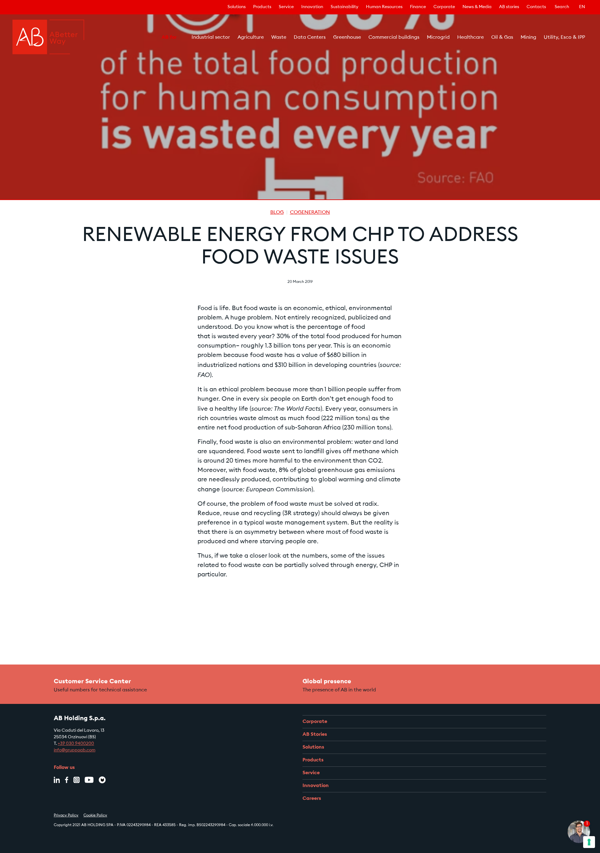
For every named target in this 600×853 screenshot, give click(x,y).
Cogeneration (310, 212)
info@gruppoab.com (74, 750)
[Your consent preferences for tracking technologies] (589, 842)
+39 (76, 744)
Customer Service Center (92, 682)
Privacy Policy (66, 815)
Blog (277, 212)
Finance (418, 7)
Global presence (326, 682)
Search (562, 7)
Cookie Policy (95, 815)
